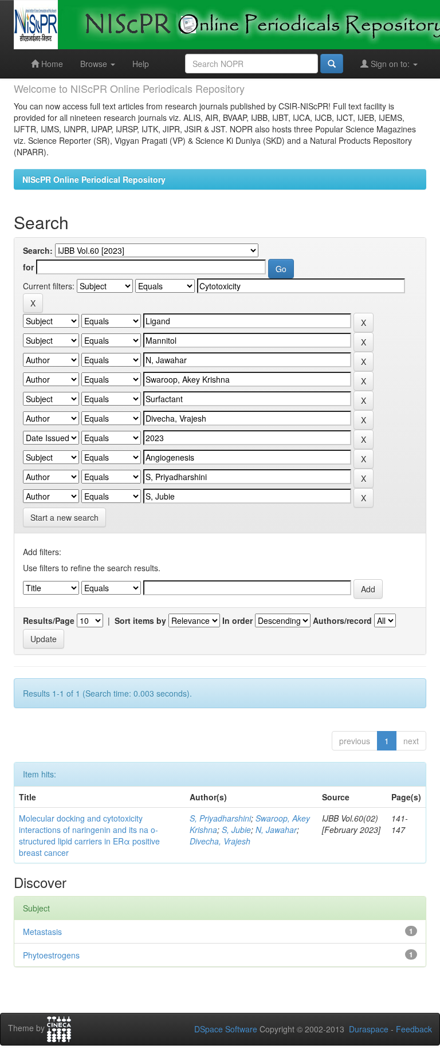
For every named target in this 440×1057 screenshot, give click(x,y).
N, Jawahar (276, 829)
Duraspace (368, 1029)
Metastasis (42, 931)
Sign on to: (390, 63)
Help (140, 63)
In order (237, 620)
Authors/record (342, 620)
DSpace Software (225, 1029)
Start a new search (64, 517)
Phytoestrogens (51, 955)
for (28, 267)
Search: (38, 250)
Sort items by (140, 620)
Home (51, 63)
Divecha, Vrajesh (220, 841)
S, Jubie (236, 829)
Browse (94, 63)
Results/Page (48, 620)
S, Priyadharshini (220, 818)
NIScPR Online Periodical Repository (94, 179)
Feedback (414, 1029)
